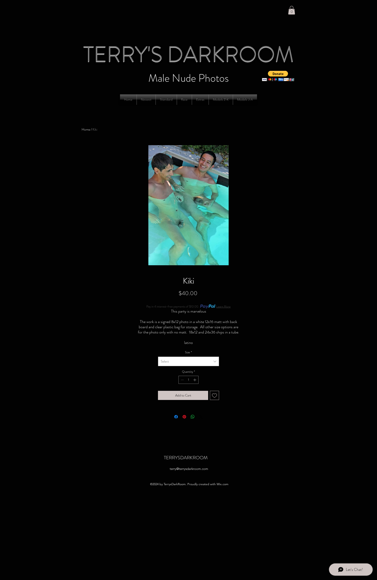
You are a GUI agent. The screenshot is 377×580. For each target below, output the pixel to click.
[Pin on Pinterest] (184, 416)
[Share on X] (201, 416)
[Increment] (195, 380)
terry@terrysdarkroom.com (189, 469)
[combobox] (188, 361)
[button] (291, 10)
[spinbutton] (188, 380)
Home (86, 129)
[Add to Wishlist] (214, 395)
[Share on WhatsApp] (192, 416)
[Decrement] (182, 380)
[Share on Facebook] (176, 416)
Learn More (223, 306)
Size (188, 352)
